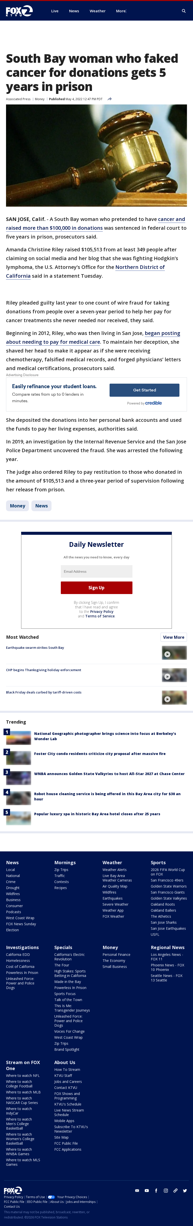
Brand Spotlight (66, 1049)
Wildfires (13, 893)
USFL (155, 934)
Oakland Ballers (163, 910)
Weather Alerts (115, 869)
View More (173, 637)
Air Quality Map (115, 886)
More (121, 10)
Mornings (65, 862)
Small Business (115, 966)
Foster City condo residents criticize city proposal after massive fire (100, 753)
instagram (166, 1191)
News (41, 506)
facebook (156, 1191)
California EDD (18, 954)
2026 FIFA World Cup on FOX (168, 872)
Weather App (113, 910)
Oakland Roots (163, 904)
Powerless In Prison (22, 972)
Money (39, 99)
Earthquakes (113, 898)
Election (12, 929)
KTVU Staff (63, 1075)
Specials (63, 947)
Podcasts (13, 911)
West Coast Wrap (20, 917)
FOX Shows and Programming (67, 1095)
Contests (61, 881)
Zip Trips (61, 869)
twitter (185, 1191)
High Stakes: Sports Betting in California (70, 973)
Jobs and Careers (68, 1081)
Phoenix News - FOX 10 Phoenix (167, 967)
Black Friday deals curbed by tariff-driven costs (43, 692)
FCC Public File (66, 1143)
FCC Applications (67, 1149)
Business (13, 899)
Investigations (22, 947)
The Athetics (161, 916)
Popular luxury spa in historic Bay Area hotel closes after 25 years (97, 813)
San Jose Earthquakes (168, 928)
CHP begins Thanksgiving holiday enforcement (43, 670)
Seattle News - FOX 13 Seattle (166, 977)
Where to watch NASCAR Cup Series (22, 1100)
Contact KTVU (65, 1087)
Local (10, 869)
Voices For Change (69, 1031)
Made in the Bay (67, 981)
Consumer (14, 905)
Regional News (167, 947)
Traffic (59, 875)
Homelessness (18, 960)
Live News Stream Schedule (69, 1112)
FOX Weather (113, 916)
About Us (64, 1062)
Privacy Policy (102, 611)
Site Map (61, 1137)
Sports (158, 862)
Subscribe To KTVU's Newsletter (71, 1129)
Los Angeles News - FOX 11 (167, 956)
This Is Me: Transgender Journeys (72, 1008)
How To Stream (67, 1069)
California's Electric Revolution (69, 956)
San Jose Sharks (164, 922)
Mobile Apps (64, 1120)
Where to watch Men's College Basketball (19, 1124)
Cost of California (20, 966)
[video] (174, 653)
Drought (13, 887)
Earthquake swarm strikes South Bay (35, 647)
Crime (11, 881)
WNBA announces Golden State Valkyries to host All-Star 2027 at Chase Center (109, 773)
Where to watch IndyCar (19, 1111)
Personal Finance (116, 954)
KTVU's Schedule (67, 1104)
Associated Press (18, 99)
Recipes (60, 887)
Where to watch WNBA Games (19, 1151)
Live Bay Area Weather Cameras (117, 878)
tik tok (175, 1191)
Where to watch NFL (23, 1075)
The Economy (114, 960)
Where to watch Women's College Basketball (20, 1139)
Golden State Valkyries (169, 898)
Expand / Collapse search (184, 11)
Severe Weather (115, 904)
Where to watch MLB (23, 1092)
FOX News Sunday (21, 923)
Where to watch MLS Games (23, 1162)
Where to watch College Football (19, 1083)
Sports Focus (65, 993)
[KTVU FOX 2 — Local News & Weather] (22, 11)
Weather (112, 862)
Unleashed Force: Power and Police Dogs (20, 983)
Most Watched (22, 637)
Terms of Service (100, 616)
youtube (147, 1191)
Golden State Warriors (169, 886)
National (13, 875)
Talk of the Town (68, 999)
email (137, 1191)
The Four (61, 965)
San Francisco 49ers (167, 880)
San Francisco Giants (168, 892)
